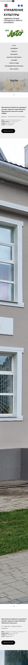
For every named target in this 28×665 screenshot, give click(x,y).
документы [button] (14, 54)
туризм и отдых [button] (14, 63)
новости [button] (14, 51)
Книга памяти (14, 69)
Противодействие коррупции (14, 66)
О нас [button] (14, 45)
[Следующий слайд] (27, 371)
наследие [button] (14, 60)
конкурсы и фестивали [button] (14, 57)
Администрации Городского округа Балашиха (13, 20)
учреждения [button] (14, 48)
